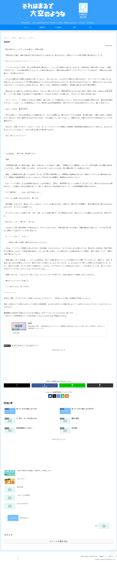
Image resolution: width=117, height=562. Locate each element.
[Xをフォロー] (54, 396)
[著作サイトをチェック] (50, 396)
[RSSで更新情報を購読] (67, 396)
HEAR (15, 345)
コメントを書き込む (58, 541)
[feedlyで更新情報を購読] (63, 396)
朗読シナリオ (34, 345)
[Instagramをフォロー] (58, 396)
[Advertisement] (58, 364)
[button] (100, 385)
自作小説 (8, 345)
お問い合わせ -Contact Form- (89, 556)
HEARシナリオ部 (24, 345)
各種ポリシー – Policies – (107, 556)
